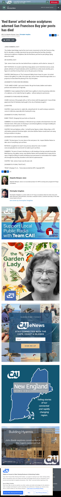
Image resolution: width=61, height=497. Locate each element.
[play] (4, 7)
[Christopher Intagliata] (4, 193)
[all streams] (59, 7)
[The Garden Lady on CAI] (30, 271)
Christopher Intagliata (24, 34)
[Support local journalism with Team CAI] (30, 223)
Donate (55, 2)
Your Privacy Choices (41, 492)
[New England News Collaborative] (30, 394)
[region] (27, 481)
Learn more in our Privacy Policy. (35, 488)
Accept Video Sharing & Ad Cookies (13, 492)
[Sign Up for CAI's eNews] (30, 333)
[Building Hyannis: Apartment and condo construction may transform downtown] (30, 445)
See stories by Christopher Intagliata (21, 200)
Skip (29, 492)
